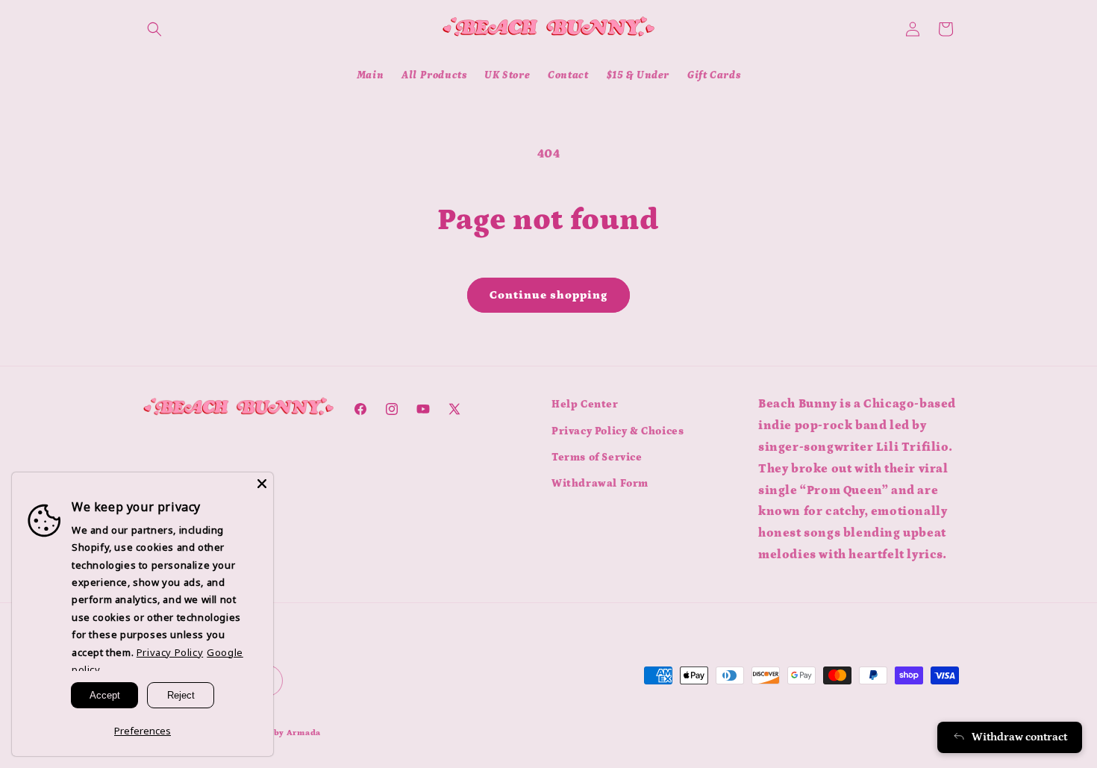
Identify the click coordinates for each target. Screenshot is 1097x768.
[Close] (261, 483)
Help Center (585, 404)
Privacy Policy (170, 652)
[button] (154, 29)
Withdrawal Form (599, 483)
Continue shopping (548, 295)
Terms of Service (597, 457)
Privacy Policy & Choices (617, 431)
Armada (304, 733)
